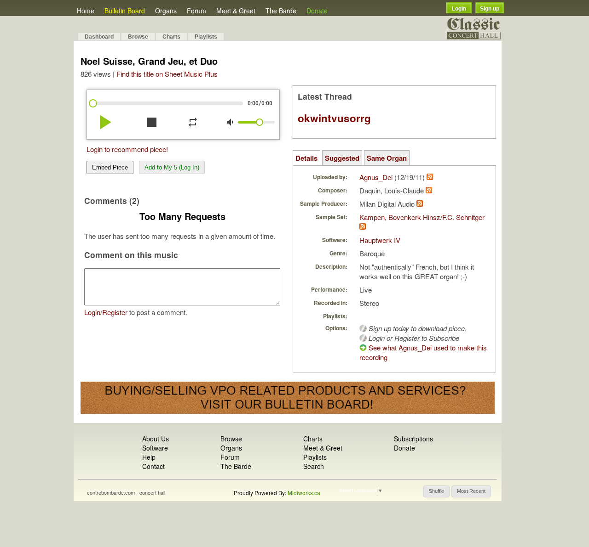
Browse (138, 37)
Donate (317, 10)
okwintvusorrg (334, 118)
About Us (155, 438)
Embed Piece (110, 167)
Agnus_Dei (376, 177)
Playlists (206, 37)
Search (313, 466)
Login (459, 9)
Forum (196, 10)
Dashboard (99, 37)
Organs (166, 10)
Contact (153, 466)
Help (149, 457)
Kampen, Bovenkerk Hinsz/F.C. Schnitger (422, 217)
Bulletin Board (124, 10)
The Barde (281, 10)
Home (85, 10)
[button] (436, 491)
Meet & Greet (235, 10)
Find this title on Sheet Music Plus (167, 74)
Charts (171, 37)
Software (155, 447)
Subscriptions (413, 438)
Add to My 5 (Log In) (171, 167)
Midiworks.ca (304, 492)
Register (114, 312)
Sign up (489, 9)
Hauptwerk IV (379, 240)
